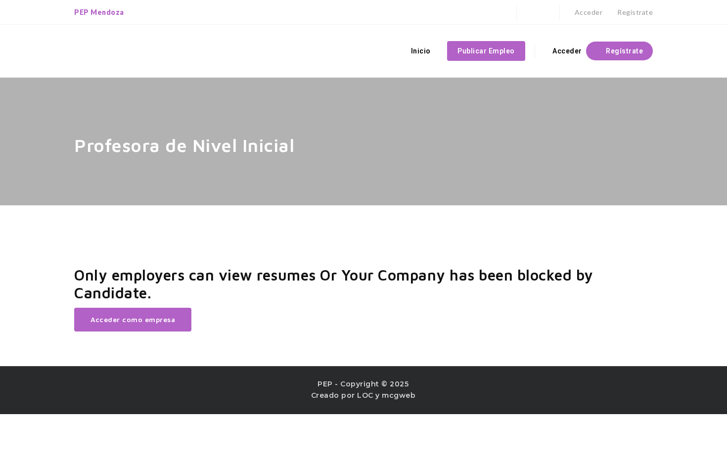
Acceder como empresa (133, 319)
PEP (325, 383)
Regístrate (634, 12)
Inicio (421, 51)
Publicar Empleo (486, 51)
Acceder (587, 12)
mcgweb (398, 395)
